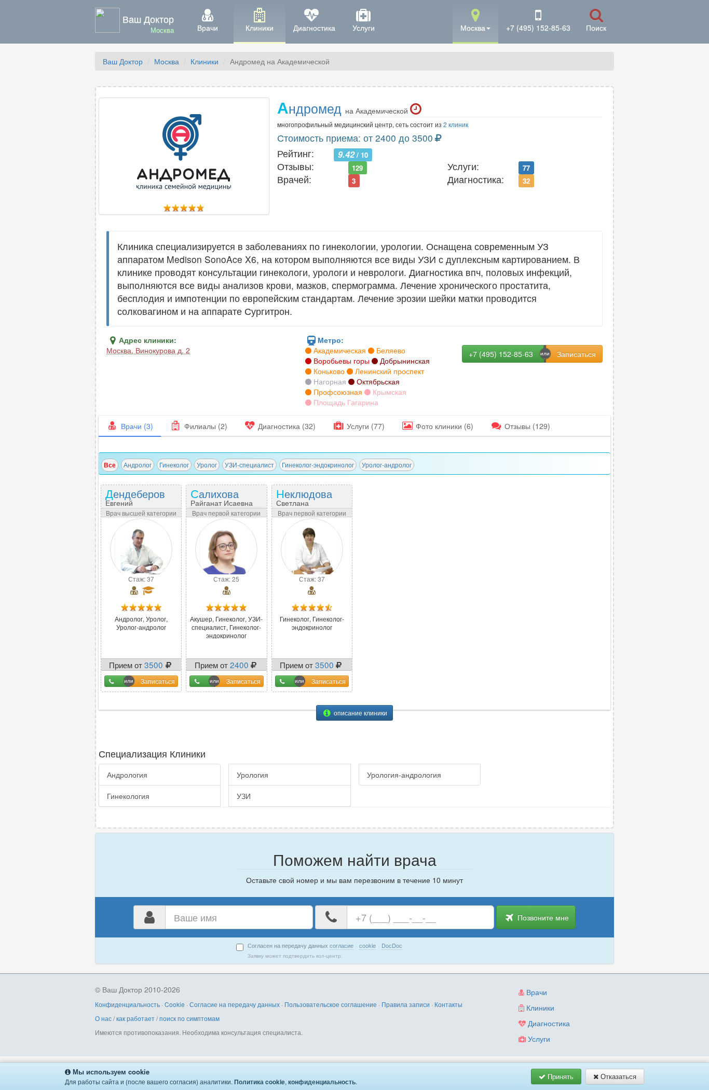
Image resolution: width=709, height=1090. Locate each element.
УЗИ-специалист (249, 464)
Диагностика (548, 1023)
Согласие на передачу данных (234, 1004)
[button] (475, 21)
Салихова (221, 496)
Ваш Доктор (123, 61)
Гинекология (128, 796)
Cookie (175, 1004)
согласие (341, 945)
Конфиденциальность (127, 1004)
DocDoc (391, 945)
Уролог (207, 464)
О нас (103, 1018)
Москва (166, 61)
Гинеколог (174, 464)
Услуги (538, 1038)
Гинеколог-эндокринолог (318, 464)
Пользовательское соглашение (330, 1004)
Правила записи (405, 1004)
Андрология (127, 774)
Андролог (138, 464)
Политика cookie (259, 1081)
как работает (135, 1018)
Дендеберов (135, 500)
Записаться (158, 681)
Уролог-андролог (387, 464)
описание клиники (359, 712)
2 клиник (455, 124)
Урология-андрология (404, 774)
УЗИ (244, 796)
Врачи (535, 992)
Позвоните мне (542, 917)
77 (526, 167)
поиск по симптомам (189, 1018)
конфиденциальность (322, 1081)
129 (357, 167)
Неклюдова (304, 500)
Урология (252, 774)
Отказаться (617, 1076)
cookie (367, 945)
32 (526, 180)
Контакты (448, 1004)
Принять (560, 1076)
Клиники (204, 61)
